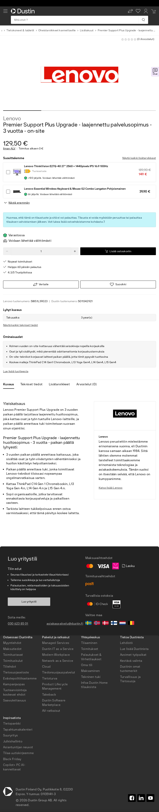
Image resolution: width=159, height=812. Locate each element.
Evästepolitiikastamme (20, 678)
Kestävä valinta (131, 661)
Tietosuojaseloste (16, 672)
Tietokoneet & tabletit (20, 30)
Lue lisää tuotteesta (15, 371)
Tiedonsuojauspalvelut (58, 672)
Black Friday (12, 759)
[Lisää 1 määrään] (75, 251)
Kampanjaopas (14, 684)
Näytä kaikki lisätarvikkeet (139, 158)
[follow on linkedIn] (141, 798)
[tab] (10, 384)
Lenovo (12, 118)
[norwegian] (97, 623)
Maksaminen (90, 671)
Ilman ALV (9, 148)
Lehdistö (126, 643)
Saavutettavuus (14, 700)
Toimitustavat (13, 655)
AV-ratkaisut (51, 711)
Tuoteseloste (39, 171)
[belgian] (131, 623)
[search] (143, 20)
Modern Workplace (56, 655)
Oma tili (86, 665)
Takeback (49, 694)
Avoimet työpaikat (133, 655)
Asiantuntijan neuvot (18, 747)
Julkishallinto (12, 741)
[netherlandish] (122, 623)
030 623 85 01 (18, 623)
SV (10, 603)
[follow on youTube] (150, 798)
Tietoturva (49, 678)
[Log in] (145, 11)
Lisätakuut (86, 30)
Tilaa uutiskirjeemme (18, 753)
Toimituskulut (13, 661)
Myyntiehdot (12, 643)
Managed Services (55, 643)
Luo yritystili (29, 601)
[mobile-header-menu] (5, 11)
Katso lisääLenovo (111, 487)
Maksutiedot (12, 649)
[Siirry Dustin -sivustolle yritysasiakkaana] (23, 11)
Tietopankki (12, 723)
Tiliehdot (9, 666)
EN (17, 603)
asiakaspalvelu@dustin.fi (65, 623)
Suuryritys (10, 735)
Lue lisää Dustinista (134, 649)
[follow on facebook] (132, 798)
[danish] (105, 623)
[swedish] (88, 623)
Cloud (46, 666)
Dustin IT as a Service (57, 649)
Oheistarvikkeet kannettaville (57, 30)
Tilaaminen (89, 643)
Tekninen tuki (91, 677)
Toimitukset (89, 649)
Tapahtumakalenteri (18, 729)
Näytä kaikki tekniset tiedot (20, 325)
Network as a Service (57, 661)
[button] (130, 11)
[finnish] (114, 623)
